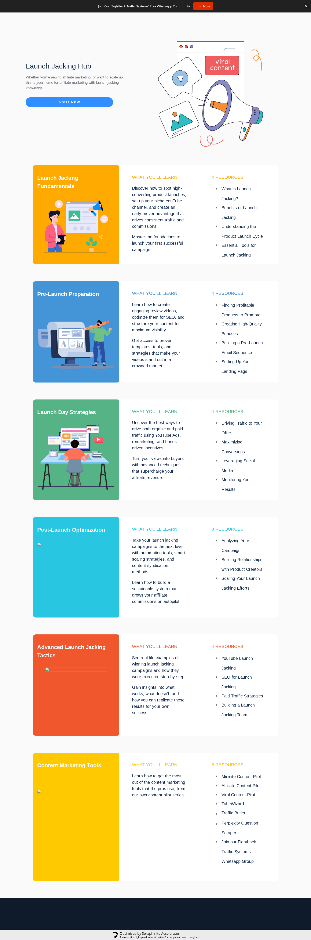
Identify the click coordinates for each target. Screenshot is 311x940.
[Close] (306, 6)
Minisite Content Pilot (241, 776)
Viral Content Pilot (238, 794)
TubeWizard (233, 803)
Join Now (203, 6)
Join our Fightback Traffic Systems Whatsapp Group (239, 852)
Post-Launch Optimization (71, 530)
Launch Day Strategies (66, 412)
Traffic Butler (233, 813)
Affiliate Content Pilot (241, 785)
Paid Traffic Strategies (242, 696)
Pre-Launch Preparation (68, 294)
